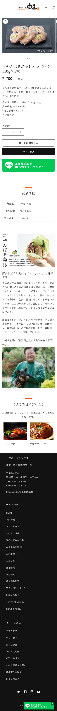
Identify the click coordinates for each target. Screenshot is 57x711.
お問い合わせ (12, 594)
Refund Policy (13, 608)
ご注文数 (6, 125)
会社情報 (10, 567)
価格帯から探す (14, 672)
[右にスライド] (35, 58)
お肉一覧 (10, 519)
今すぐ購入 (28, 151)
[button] (3, 7)
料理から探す (12, 658)
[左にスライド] (22, 58)
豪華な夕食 (11, 644)
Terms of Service (15, 601)
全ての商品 (11, 630)
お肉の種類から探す (16, 665)
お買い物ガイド (14, 678)
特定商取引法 (12, 581)
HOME (9, 512)
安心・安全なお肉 (15, 540)
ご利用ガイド (12, 553)
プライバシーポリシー (17, 588)
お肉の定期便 (12, 533)
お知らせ (10, 560)
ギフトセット (12, 526)
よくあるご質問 (14, 546)
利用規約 (10, 574)
